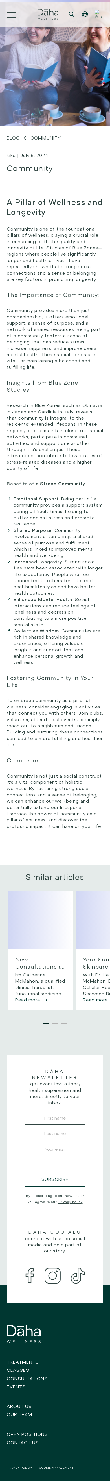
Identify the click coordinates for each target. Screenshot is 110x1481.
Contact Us (23, 1442)
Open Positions (27, 1434)
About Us (19, 1406)
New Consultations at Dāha (40, 963)
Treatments (23, 1362)
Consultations (27, 1378)
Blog (13, 138)
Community (45, 138)
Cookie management (56, 1467)
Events (16, 1386)
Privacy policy (70, 1202)
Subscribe (55, 1179)
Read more (27, 999)
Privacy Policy (19, 1467)
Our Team (19, 1414)
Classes (18, 1370)
